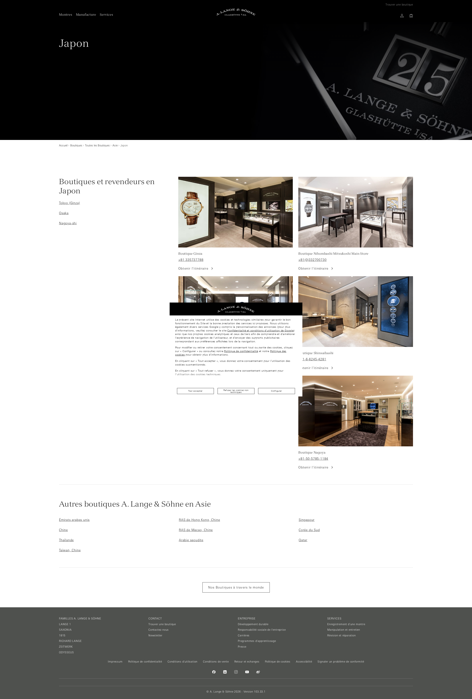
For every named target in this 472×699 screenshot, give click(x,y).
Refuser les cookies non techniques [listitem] (235, 391)
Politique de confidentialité (241, 351)
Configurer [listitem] (276, 391)
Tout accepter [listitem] (195, 391)
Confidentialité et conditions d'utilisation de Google (260, 330)
